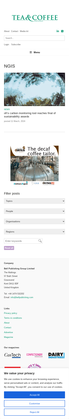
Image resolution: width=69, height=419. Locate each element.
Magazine (8, 337)
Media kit (24, 31)
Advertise (8, 332)
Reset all (9, 248)
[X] (62, 31)
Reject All (34, 412)
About (6, 31)
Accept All (34, 395)
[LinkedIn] (58, 31)
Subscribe (16, 44)
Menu (37, 52)
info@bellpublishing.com (22, 297)
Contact (14, 31)
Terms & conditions (13, 318)
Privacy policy (10, 313)
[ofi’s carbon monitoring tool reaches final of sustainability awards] (34, 105)
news (7, 109)
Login (6, 44)
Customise (34, 403)
